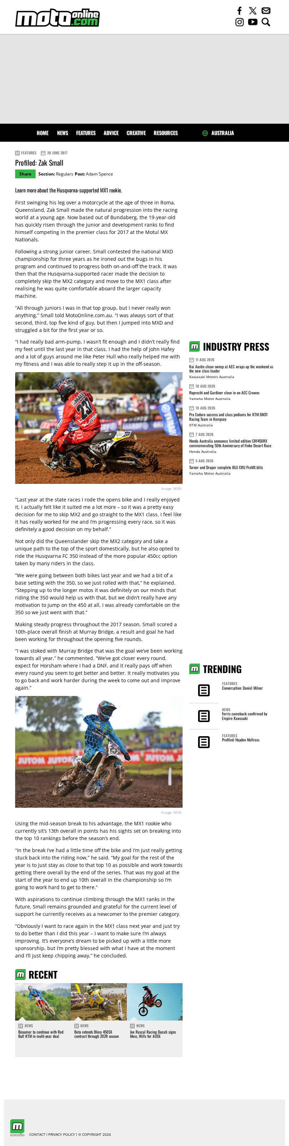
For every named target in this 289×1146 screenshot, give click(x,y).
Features (86, 132)
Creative (136, 132)
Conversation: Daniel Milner (242, 688)
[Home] (57, 17)
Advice (111, 132)
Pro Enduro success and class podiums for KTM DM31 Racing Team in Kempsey (228, 417)
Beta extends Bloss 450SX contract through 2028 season (96, 1034)
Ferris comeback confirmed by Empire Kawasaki (244, 716)
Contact (37, 1134)
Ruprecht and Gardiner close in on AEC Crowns (224, 392)
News (62, 132)
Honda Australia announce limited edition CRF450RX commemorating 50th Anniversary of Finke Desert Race (230, 443)
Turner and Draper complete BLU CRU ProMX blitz (226, 467)
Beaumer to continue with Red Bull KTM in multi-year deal (40, 1034)
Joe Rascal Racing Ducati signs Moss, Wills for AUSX (153, 1034)
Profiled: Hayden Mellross (240, 740)
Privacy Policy (61, 1134)
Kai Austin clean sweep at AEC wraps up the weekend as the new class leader (231, 369)
